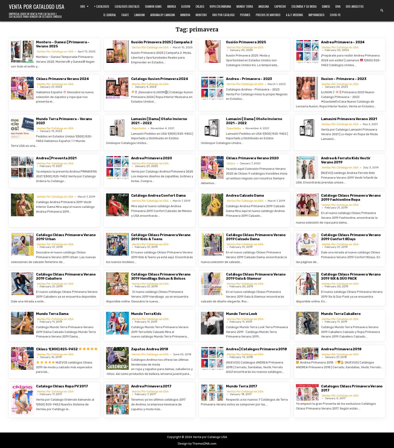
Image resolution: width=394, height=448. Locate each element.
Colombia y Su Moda (303, 6)
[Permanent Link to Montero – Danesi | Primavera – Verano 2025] (22, 51)
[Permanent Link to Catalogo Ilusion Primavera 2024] (117, 88)
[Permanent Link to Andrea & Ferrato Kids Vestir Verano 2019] (307, 167)
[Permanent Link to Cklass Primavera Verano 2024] (22, 88)
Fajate (125, 15)
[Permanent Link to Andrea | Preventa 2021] (22, 167)
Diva (337, 6)
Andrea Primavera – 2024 (343, 42)
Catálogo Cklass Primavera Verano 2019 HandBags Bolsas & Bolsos (161, 276)
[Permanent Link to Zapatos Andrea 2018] (117, 358)
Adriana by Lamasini (162, 15)
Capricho (280, 6)
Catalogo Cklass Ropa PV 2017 (62, 386)
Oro (82, 6)
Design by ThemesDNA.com (197, 443)
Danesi (326, 6)
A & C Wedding (294, 15)
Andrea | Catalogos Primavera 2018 (256, 349)
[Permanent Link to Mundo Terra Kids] (117, 323)
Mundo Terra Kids (146, 314)
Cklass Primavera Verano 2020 (252, 158)
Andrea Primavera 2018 (341, 349)
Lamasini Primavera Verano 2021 (349, 119)
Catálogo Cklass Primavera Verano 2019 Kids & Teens (161, 237)
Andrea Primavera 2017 (151, 386)
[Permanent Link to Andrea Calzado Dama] (212, 204)
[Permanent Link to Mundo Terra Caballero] (307, 323)
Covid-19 (335, 15)
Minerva (185, 15)
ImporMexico (316, 15)
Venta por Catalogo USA (36, 6)
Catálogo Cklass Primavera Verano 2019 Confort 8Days (351, 237)
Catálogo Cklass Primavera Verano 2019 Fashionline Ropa (351, 197)
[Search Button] (382, 10)
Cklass (200, 6)
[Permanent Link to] (22, 204)
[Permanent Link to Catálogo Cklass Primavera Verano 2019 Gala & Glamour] (212, 283)
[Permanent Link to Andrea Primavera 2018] (307, 353)
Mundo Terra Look (241, 314)
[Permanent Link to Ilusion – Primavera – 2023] (307, 88)
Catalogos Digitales (127, 6)
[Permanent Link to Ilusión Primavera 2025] (212, 51)
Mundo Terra (244, 6)
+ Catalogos (101, 6)
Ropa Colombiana (220, 6)
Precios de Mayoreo (268, 15)
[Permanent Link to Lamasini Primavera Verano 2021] (307, 128)
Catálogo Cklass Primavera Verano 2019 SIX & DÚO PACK (351, 276)
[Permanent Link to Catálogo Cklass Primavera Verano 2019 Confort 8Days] (307, 244)
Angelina (263, 6)
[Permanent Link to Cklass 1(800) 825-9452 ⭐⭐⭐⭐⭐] (22, 358)
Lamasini (139, 15)
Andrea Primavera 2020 (151, 158)
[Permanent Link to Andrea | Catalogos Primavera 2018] (212, 358)
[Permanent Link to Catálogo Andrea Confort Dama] (117, 204)
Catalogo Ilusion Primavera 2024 (159, 79)
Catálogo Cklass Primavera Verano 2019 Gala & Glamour (256, 276)
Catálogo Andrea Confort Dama (158, 195)
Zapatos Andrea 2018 (149, 349)
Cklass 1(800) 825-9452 (57, 349)
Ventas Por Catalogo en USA (55, 51)
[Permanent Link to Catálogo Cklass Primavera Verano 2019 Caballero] (22, 283)
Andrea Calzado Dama (245, 195)
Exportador (139, 128)
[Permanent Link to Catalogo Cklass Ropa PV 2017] (22, 399)
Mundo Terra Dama (52, 314)
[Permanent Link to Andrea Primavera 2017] (117, 399)
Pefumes (245, 15)
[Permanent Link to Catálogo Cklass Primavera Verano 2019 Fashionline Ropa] (307, 204)
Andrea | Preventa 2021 (56, 158)
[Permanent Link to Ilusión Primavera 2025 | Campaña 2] (117, 51)
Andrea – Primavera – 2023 (249, 79)
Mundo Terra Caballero (341, 314)
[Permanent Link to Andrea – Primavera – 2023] (212, 88)
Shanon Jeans (153, 6)
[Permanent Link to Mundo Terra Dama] (22, 323)
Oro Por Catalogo (223, 15)
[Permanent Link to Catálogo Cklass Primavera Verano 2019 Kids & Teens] (117, 244)
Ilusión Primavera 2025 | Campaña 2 (161, 42)
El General (110, 15)
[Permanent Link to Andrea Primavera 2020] (117, 167)
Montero (201, 15)
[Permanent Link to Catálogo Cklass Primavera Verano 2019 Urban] (22, 244)
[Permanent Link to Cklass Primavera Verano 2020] (212, 167)
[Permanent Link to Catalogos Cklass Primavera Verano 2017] (307, 392)
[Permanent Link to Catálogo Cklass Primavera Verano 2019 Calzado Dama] (212, 244)
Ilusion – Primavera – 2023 (343, 79)
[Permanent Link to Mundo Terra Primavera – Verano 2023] (22, 128)
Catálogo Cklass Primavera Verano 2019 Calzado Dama (256, 237)
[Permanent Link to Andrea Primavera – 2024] (307, 51)
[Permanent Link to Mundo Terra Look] (212, 323)
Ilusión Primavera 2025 (246, 42)
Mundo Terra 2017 (241, 386)
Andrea (171, 6)
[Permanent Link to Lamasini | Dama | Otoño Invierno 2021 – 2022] (117, 128)
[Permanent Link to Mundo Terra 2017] (212, 392)
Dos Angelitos (355, 6)
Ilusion (185, 6)
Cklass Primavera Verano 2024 (62, 79)
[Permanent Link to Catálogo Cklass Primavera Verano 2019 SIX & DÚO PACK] (307, 283)
